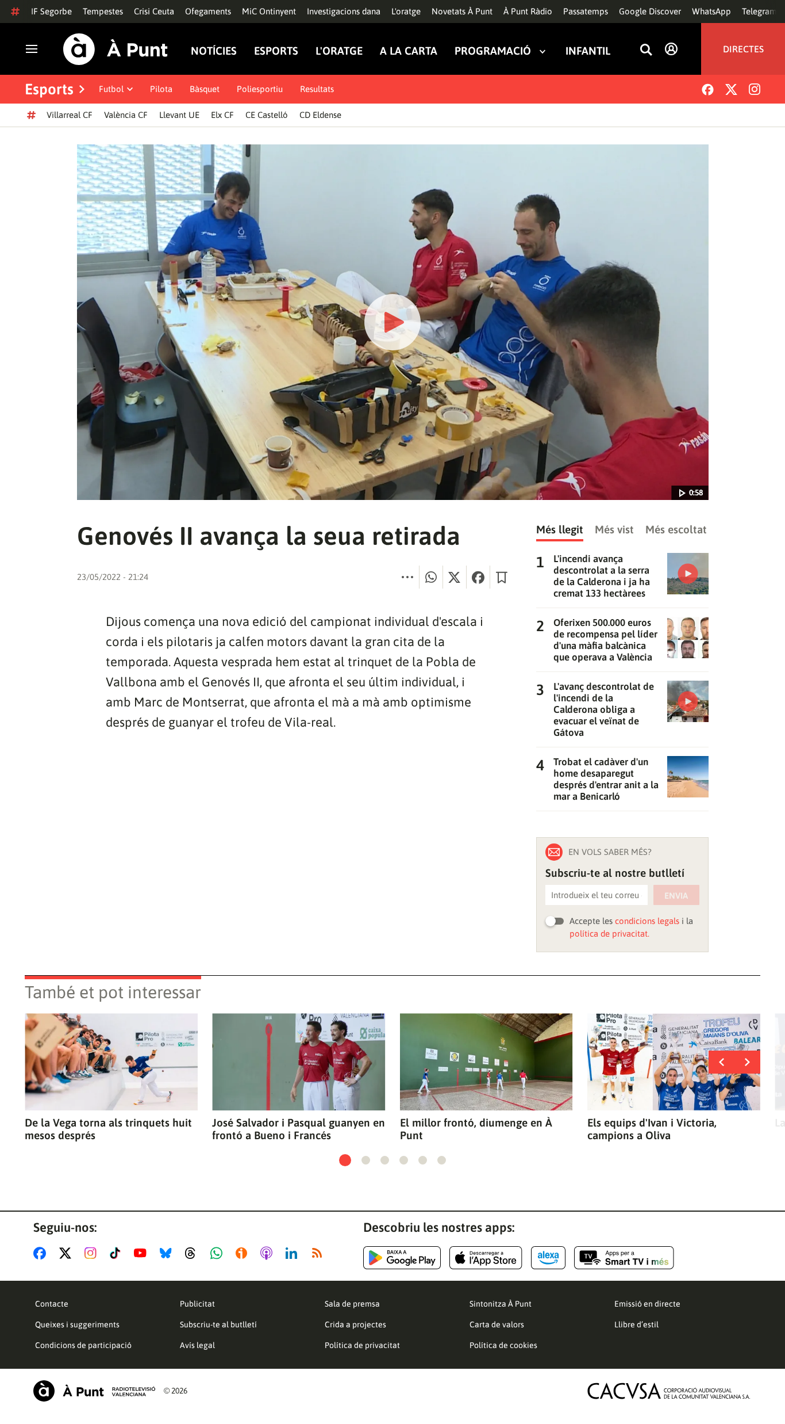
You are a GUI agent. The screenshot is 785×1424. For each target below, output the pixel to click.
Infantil (587, 51)
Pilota (161, 89)
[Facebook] (708, 89)
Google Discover (650, 11)
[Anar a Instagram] (92, 1253)
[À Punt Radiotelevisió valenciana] (94, 1391)
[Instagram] (754, 89)
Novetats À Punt (462, 11)
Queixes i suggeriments (77, 1324)
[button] (345, 1160)
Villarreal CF (70, 115)
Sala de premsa (352, 1303)
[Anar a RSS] (319, 1253)
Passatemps (585, 11)
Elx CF (222, 115)
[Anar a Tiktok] (117, 1253)
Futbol (111, 89)
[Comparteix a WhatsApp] (431, 577)
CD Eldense (320, 115)
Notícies (214, 51)
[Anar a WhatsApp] (218, 1253)
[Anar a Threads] (193, 1253)
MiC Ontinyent (269, 11)
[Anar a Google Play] (402, 1257)
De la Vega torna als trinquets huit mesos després (108, 1129)
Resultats (317, 89)
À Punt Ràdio (527, 11)
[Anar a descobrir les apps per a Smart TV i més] (624, 1257)
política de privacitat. (609, 933)
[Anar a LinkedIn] (294, 1253)
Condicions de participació (83, 1345)
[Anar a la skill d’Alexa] (548, 1257)
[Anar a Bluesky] (168, 1253)
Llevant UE (179, 115)
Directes (743, 49)
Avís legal (197, 1345)
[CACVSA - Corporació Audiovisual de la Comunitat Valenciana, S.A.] (669, 1391)
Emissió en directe (647, 1303)
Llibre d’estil (636, 1324)
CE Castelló (266, 115)
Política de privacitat (362, 1345)
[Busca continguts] (646, 50)
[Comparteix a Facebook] (478, 577)
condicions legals (647, 921)
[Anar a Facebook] (42, 1253)
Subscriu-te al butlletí (218, 1324)
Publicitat (197, 1303)
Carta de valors (497, 1324)
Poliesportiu (260, 89)
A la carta (408, 51)
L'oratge (406, 11)
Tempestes (103, 11)
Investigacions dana (343, 11)
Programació (493, 51)
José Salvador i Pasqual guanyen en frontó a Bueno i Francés (298, 1129)
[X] (731, 89)
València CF (126, 115)
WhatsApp (711, 11)
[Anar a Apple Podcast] (268, 1253)
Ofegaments (208, 11)
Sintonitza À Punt (501, 1303)
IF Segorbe (51, 11)
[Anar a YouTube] (142, 1253)
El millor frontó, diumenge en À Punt (476, 1129)
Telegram (759, 11)
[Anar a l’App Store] (485, 1257)
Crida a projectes (355, 1324)
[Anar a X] (67, 1253)
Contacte (51, 1303)
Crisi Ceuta (154, 11)
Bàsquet (205, 89)
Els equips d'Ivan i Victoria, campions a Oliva (652, 1129)
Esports (276, 51)
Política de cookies (503, 1345)
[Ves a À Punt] (115, 49)
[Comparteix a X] (454, 577)
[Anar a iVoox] (244, 1253)
